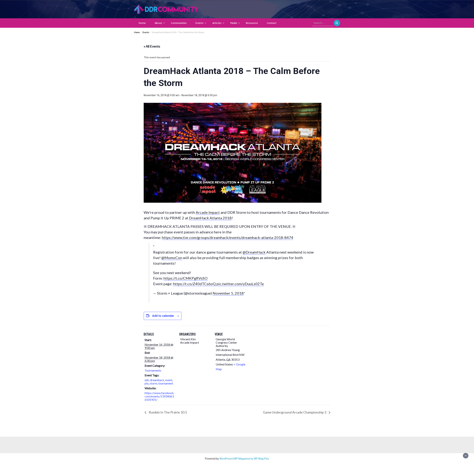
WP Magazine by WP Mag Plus (251, 458)
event (168, 380)
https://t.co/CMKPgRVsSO (185, 278)
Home (142, 23)
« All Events (152, 46)
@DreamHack (254, 252)
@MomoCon (171, 257)
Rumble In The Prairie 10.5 (167, 412)
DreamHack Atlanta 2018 (210, 218)
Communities (179, 23)
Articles (216, 23)
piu (146, 383)
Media (233, 23)
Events (199, 23)
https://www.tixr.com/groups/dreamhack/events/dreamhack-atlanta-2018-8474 (227, 237)
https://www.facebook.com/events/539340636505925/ (159, 396)
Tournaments (153, 370)
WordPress (225, 458)
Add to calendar (163, 316)
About (158, 23)
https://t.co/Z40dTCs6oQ (194, 283)
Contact (271, 23)
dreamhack (157, 380)
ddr (147, 380)
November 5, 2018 (228, 293)
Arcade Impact (208, 212)
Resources (252, 23)
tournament (165, 383)
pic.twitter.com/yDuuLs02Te (240, 283)
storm (153, 383)
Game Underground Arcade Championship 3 (295, 412)
